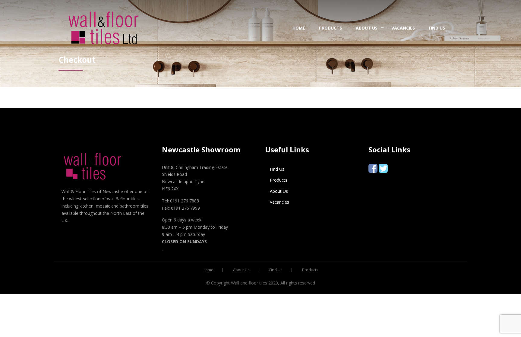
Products (330, 28)
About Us (366, 28)
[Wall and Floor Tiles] (103, 28)
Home (298, 28)
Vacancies (403, 28)
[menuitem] (103, 28)
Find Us (437, 28)
